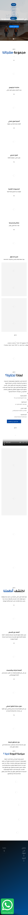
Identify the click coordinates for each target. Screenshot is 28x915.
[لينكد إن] (2, 891)
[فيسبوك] (4, 888)
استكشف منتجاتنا (14, 25)
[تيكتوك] (4, 891)
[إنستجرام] (2, 888)
